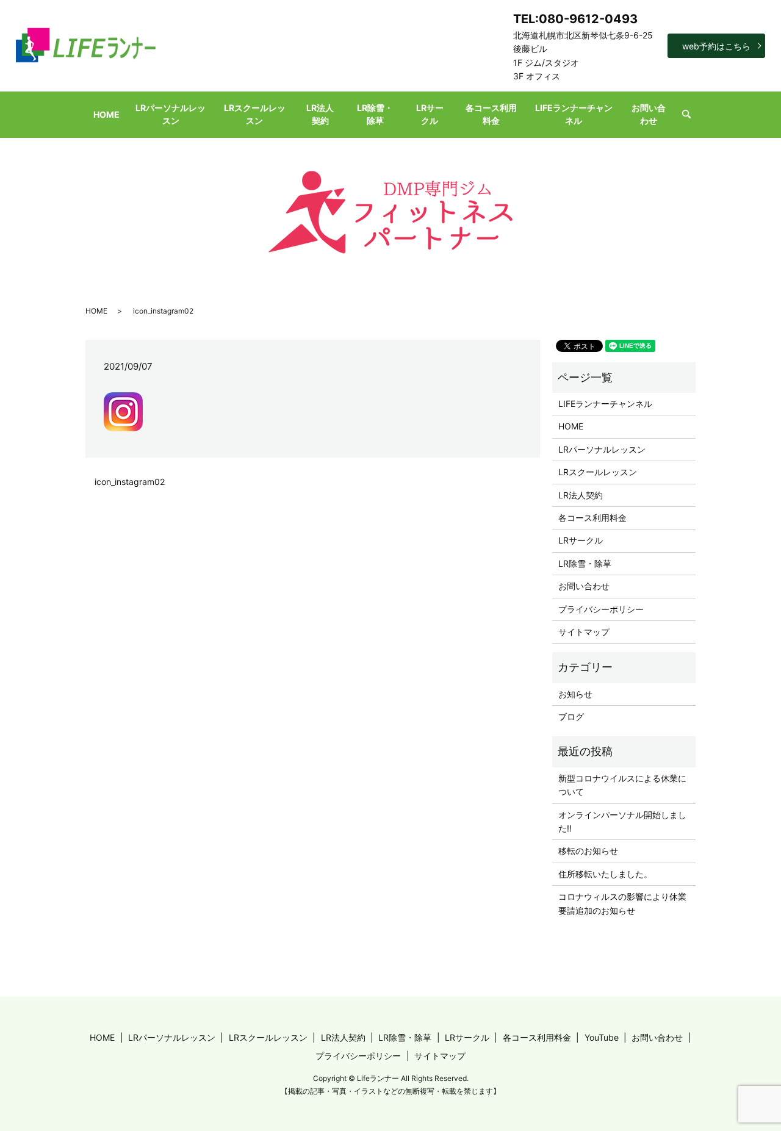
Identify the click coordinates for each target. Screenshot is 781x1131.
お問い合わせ (649, 114)
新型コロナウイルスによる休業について (622, 785)
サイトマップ (584, 632)
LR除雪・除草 (375, 114)
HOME (106, 114)
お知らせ (575, 694)
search (692, 114)
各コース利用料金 (491, 114)
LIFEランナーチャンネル (574, 114)
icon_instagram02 (130, 481)
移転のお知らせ (588, 851)
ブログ (571, 716)
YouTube (602, 1037)
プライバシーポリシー (601, 609)
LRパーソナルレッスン (170, 114)
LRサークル (430, 114)
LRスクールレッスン (255, 114)
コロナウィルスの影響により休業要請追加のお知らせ (622, 903)
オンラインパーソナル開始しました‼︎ (622, 821)
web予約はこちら (716, 46)
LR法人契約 (320, 114)
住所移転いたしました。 (605, 874)
